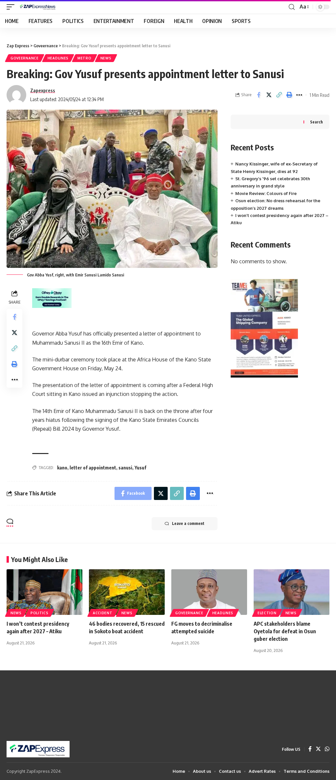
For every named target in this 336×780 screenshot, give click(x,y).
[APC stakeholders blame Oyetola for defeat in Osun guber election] (291, 592)
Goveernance (24, 58)
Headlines (58, 58)
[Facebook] (310, 749)
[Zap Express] (39, 7)
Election (267, 613)
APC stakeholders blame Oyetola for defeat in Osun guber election (285, 631)
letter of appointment (93, 467)
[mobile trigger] (12, 7)
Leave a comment (188, 523)
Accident (103, 613)
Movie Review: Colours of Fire (266, 193)
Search (316, 121)
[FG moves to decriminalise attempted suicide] (209, 592)
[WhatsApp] (327, 749)
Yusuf (140, 467)
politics (40, 613)
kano (62, 467)
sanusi (125, 467)
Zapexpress (42, 90)
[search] (291, 7)
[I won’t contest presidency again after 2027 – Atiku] (44, 592)
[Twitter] (318, 749)
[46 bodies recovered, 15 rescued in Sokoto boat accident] (127, 592)
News (106, 58)
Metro (84, 58)
